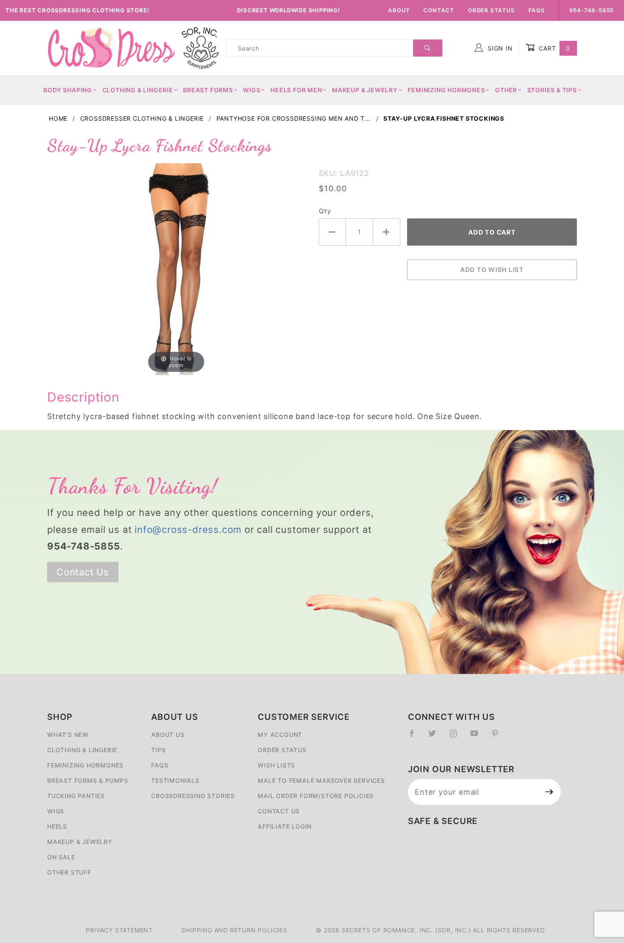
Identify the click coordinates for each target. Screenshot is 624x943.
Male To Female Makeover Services (321, 780)
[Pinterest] (498, 737)
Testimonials (175, 780)
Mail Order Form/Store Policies (316, 795)
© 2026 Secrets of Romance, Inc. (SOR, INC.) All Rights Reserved (430, 930)
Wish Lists (276, 765)
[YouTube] (478, 737)
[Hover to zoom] (176, 268)
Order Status (491, 10)
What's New (68, 734)
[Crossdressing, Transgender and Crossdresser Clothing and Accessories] (110, 47)
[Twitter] (435, 737)
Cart (553, 48)
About (399, 10)
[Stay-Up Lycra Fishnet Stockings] (176, 268)
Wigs (251, 89)
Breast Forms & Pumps (87, 780)
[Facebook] (415, 737)
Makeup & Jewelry (365, 89)
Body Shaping (67, 89)
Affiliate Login (285, 826)
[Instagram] (456, 737)
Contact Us (82, 572)
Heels (57, 826)
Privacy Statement (119, 930)
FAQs (536, 10)
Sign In (499, 48)
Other (506, 89)
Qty (325, 211)
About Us (167, 734)
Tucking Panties (76, 795)
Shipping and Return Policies (234, 930)
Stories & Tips (552, 89)
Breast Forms (208, 89)
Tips (158, 749)
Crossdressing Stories (193, 795)
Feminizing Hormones (446, 89)
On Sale (61, 857)
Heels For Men (296, 89)
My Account (280, 734)
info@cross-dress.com (188, 529)
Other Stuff (69, 872)
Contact (438, 10)
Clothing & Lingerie (137, 89)
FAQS (159, 765)
